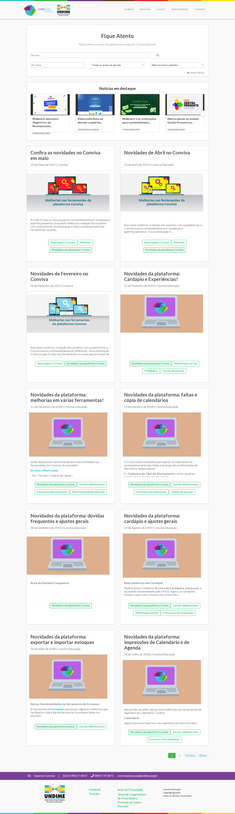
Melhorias (85, 242)
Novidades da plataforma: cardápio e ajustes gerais (152, 518)
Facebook (95, 789)
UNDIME (50, 787)
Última (203, 755)
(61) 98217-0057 (76, 775)
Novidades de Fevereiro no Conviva (59, 276)
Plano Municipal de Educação (88, 491)
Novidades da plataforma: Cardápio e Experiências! (152, 276)
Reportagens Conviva (62, 242)
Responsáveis (180, 9)
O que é (161, 9)
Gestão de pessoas (173, 370)
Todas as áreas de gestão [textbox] (106, 65)
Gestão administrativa (92, 484)
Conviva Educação (37, 7)
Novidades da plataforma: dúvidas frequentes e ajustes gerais (67, 518)
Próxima (190, 755)
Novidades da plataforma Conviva (71, 249)
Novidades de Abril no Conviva (157, 153)
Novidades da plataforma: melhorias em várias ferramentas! (67, 397)
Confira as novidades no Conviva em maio (65, 155)
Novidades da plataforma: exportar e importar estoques (62, 639)
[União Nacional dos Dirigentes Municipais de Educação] (61, 10)
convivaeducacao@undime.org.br (137, 775)
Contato (199, 9)
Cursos (129, 9)
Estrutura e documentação (52, 491)
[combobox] (117, 65)
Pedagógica (151, 370)
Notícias (145, 9)
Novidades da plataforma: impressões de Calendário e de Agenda (156, 642)
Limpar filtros (197, 72)
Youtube (94, 793)
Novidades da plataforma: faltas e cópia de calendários (160, 397)
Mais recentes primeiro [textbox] (165, 65)
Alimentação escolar (185, 363)
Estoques (57, 709)
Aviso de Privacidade (130, 789)
